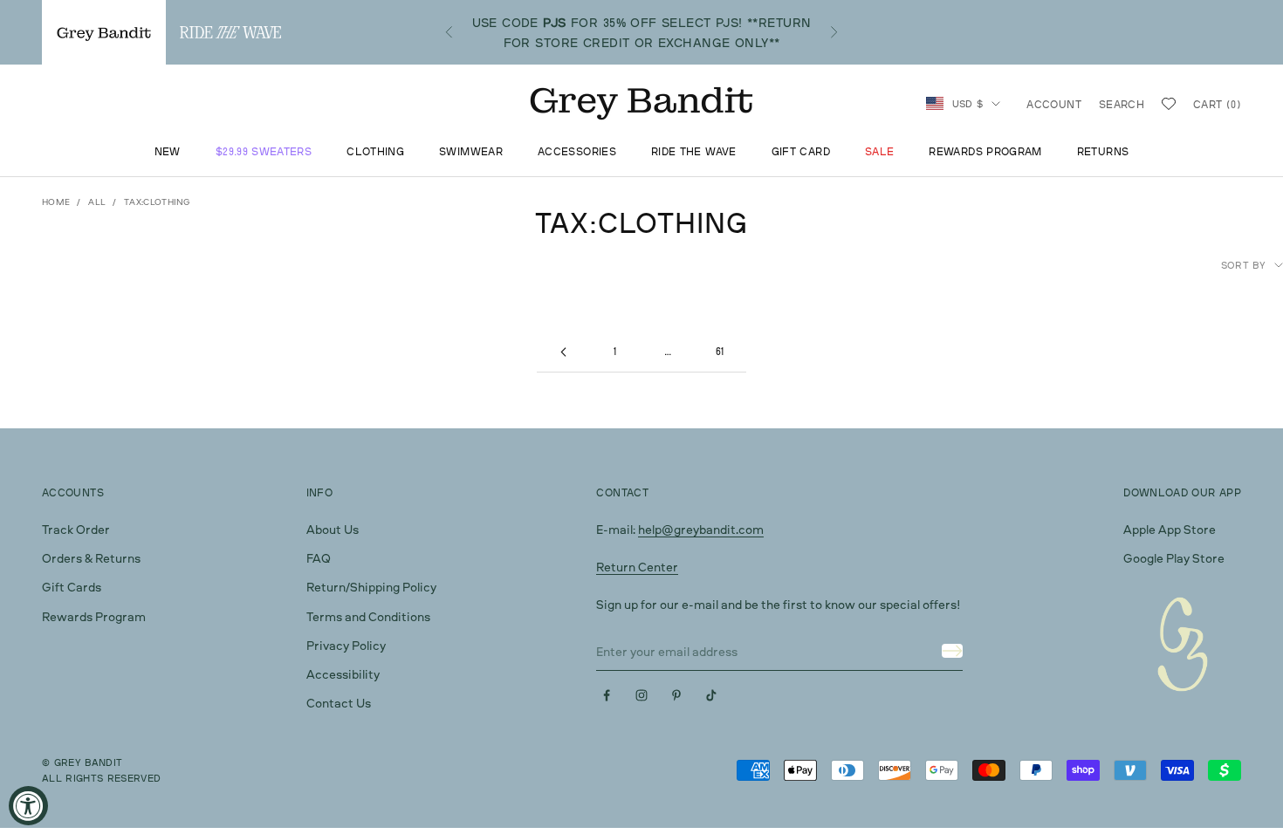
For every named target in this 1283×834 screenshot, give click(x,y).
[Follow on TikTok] (711, 695)
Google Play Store (1174, 558)
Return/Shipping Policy (371, 586)
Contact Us (338, 702)
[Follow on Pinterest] (676, 695)
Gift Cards (71, 586)
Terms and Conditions (368, 616)
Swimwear (471, 151)
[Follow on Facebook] (606, 695)
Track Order (76, 529)
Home (56, 201)
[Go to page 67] (563, 352)
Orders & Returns (91, 558)
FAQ (318, 558)
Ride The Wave (694, 151)
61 (720, 351)
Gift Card (801, 151)
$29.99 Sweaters (264, 151)
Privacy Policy (346, 645)
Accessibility (343, 674)
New (167, 151)
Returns (1103, 151)
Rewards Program (985, 151)
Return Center (637, 566)
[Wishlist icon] (1169, 104)
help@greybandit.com (701, 529)
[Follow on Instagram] (641, 695)
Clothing (375, 151)
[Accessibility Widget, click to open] (28, 805)
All (97, 201)
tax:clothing (157, 201)
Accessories (577, 151)
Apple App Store (1169, 529)
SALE (879, 151)
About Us (332, 529)
